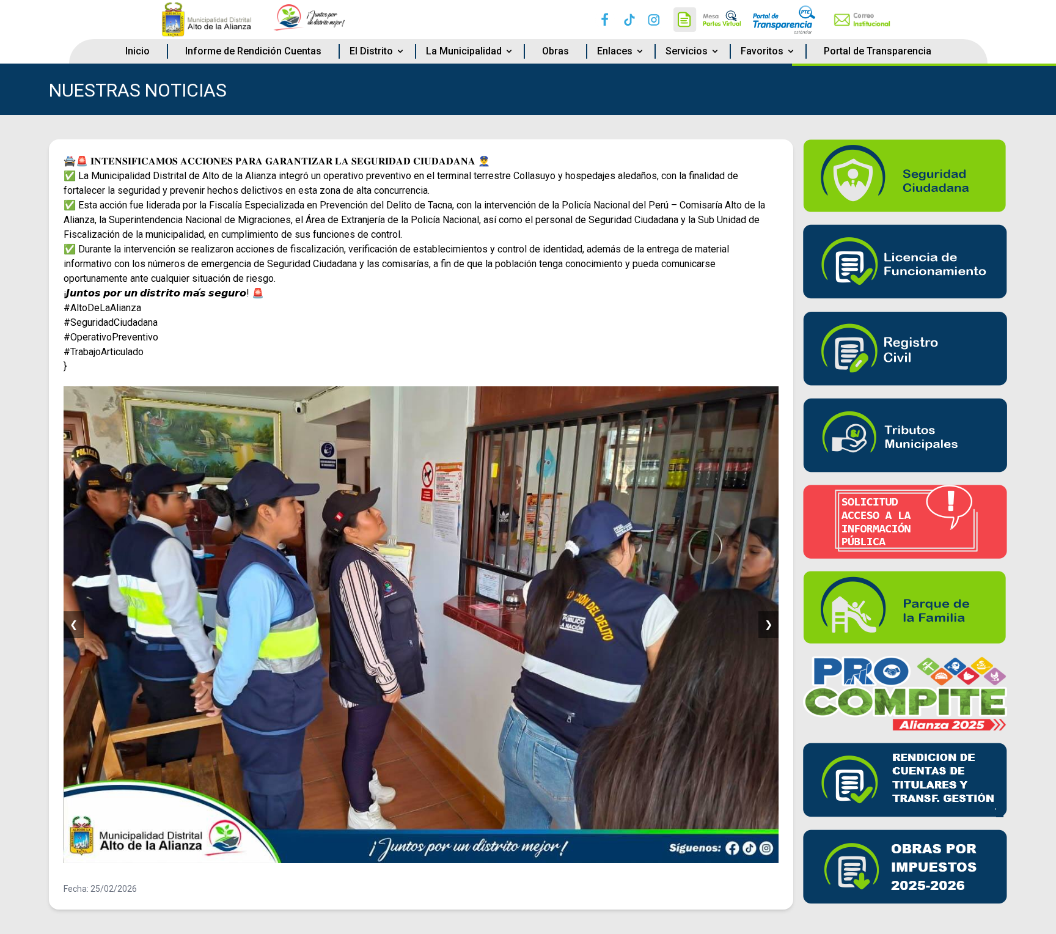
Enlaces (614, 51)
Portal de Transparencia (877, 51)
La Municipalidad (464, 51)
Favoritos (762, 51)
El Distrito (371, 51)
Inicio (137, 51)
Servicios (687, 51)
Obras (555, 51)
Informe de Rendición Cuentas (253, 51)
